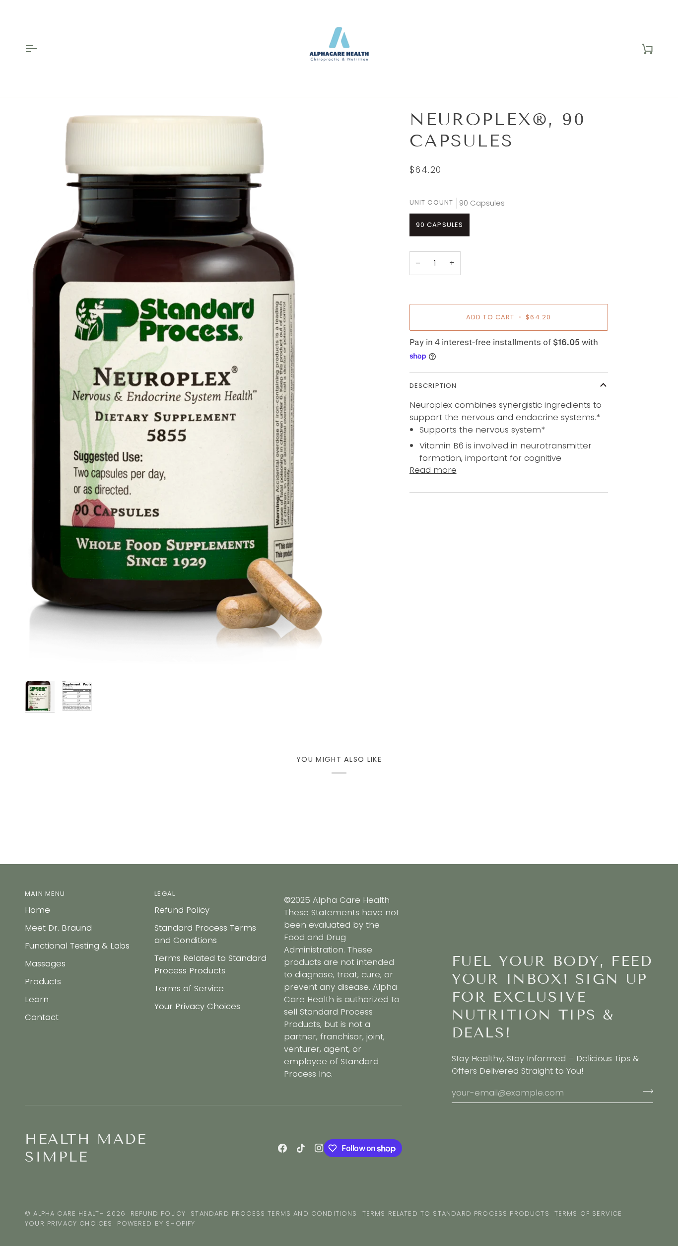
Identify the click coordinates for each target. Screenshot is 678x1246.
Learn (37, 999)
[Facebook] (282, 1148)
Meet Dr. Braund (58, 928)
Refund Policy (181, 910)
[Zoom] (43, 657)
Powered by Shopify (156, 1223)
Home (37, 910)
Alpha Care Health (68, 1213)
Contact (42, 1017)
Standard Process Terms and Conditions (205, 934)
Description (433, 385)
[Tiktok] (301, 1148)
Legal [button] (164, 893)
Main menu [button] (45, 893)
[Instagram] (319, 1148)
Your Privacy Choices (197, 1006)
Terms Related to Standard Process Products (210, 964)
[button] (343, 891)
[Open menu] (40, 48)
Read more (433, 470)
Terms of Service (189, 988)
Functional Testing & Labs (77, 946)
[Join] (645, 1091)
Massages (45, 963)
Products (43, 981)
